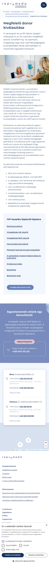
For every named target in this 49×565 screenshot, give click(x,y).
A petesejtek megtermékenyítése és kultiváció (24, 257)
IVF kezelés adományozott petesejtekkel (16, 16)
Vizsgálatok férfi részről (18, 238)
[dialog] (24, 544)
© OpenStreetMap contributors (37, 450)
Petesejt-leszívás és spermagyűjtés (23, 250)
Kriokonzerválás (14, 264)
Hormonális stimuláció (17, 244)
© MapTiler (23, 450)
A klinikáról (7, 509)
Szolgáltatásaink (16, 11)
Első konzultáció (14, 226)
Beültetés (11, 270)
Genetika (5, 474)
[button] (20, 444)
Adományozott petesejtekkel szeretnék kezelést (21, 493)
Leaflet (16, 450)
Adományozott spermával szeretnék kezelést (20, 497)
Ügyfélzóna (7, 512)
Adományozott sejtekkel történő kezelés (16, 14)
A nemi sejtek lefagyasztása (13, 481)
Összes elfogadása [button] (13, 555)
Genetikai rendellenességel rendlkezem (17, 500)
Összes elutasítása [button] (36, 555)
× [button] (46, 525)
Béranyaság (7, 477)
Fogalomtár (7, 519)
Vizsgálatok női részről (17, 232)
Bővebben (5, 536)
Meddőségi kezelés (27, 11)
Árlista (5, 516)
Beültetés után (14, 276)
